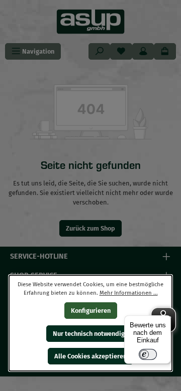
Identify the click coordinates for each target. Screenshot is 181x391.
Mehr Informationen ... (129, 292)
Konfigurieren (91, 310)
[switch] (148, 354)
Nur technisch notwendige (90, 333)
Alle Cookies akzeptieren (90, 356)
